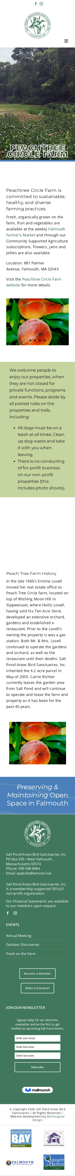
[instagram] (15, 913)
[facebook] (7, 913)
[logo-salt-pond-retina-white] (38, 822)
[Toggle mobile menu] (66, 41)
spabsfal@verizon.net (34, 873)
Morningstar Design (48, 1118)
